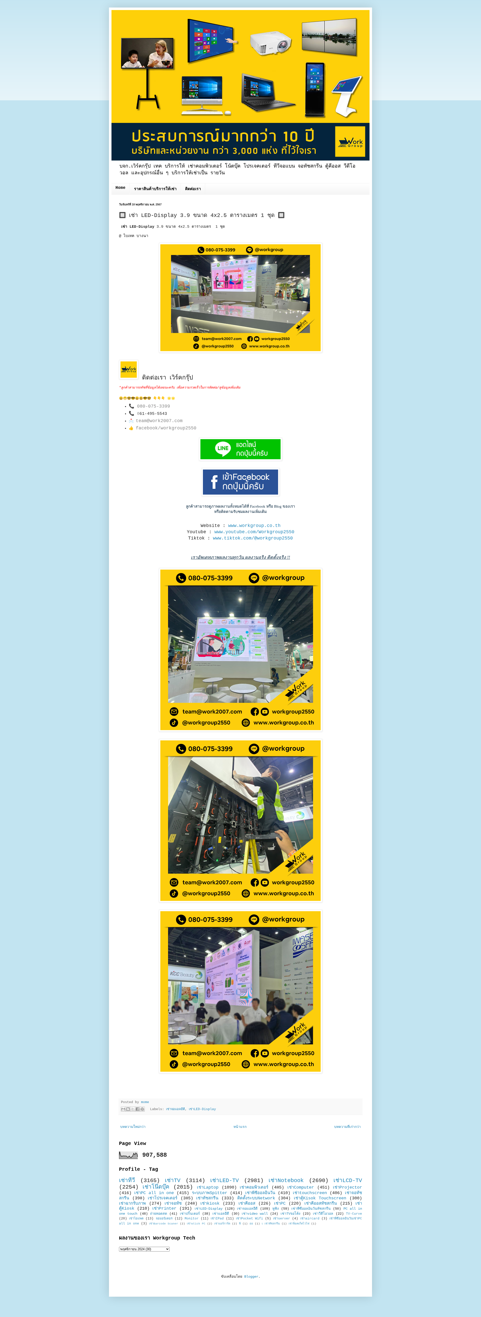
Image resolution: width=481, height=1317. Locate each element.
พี (240, 1223)
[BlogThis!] (128, 1109)
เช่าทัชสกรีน (207, 1198)
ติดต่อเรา (193, 189)
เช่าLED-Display (202, 1109)
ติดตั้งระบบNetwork (256, 1198)
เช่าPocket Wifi (249, 1218)
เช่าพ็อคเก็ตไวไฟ (299, 1223)
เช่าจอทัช (173, 1203)
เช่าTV (172, 1180)
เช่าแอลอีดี (220, 1214)
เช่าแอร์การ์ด (222, 1223)
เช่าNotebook (286, 1180)
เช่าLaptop (207, 1187)
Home (120, 188)
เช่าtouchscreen (310, 1193)
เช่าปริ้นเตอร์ (190, 1214)
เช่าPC (280, 1203)
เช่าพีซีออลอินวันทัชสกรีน (311, 1209)
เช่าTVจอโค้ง (290, 1214)
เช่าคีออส (246, 1203)
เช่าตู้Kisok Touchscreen (320, 1198)
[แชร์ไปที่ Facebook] (137, 1109)
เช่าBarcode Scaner (163, 1223)
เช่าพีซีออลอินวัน (260, 1193)
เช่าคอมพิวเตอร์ (254, 1187)
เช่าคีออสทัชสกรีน (320, 1203)
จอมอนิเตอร (164, 1218)
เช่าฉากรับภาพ (132, 1203)
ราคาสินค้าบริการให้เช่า (155, 189)
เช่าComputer (300, 1187)
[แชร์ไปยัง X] (132, 1109)
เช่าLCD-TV (347, 1180)
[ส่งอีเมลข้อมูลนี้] (123, 1109)
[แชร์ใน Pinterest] (142, 1109)
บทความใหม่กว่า (133, 1127)
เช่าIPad (217, 1218)
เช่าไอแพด (136, 1218)
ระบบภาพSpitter (209, 1193)
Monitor (192, 1218)
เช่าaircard (309, 1218)
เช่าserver (281, 1218)
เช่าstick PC (196, 1223)
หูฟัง (275, 1209)
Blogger (251, 1277)
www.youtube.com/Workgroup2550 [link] (254, 531)
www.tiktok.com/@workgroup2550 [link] (253, 538)
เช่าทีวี (127, 1180)
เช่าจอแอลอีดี (175, 1109)
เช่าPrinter (164, 1208)
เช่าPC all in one (154, 1193)
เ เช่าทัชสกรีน (271, 1223)
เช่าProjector (347, 1187)
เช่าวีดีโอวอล (323, 1214)
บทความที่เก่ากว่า (347, 1127)
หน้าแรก (240, 1127)
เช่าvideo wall (255, 1214)
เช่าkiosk (209, 1203)
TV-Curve (354, 1214)
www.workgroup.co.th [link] (254, 525)
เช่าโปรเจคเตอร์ (162, 1198)
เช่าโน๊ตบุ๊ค (156, 1187)
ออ (251, 1223)
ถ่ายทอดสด (158, 1214)
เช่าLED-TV (224, 1180)
